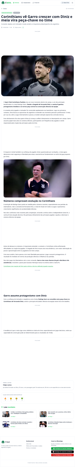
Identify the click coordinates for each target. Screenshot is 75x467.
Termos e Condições (31, 448)
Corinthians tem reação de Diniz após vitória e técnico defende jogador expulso (28, 266)
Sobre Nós (28, 444)
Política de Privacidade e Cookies (34, 446)
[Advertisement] (37, 43)
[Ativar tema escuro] (72, 2)
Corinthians (16, 12)
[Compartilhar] (23, 27)
